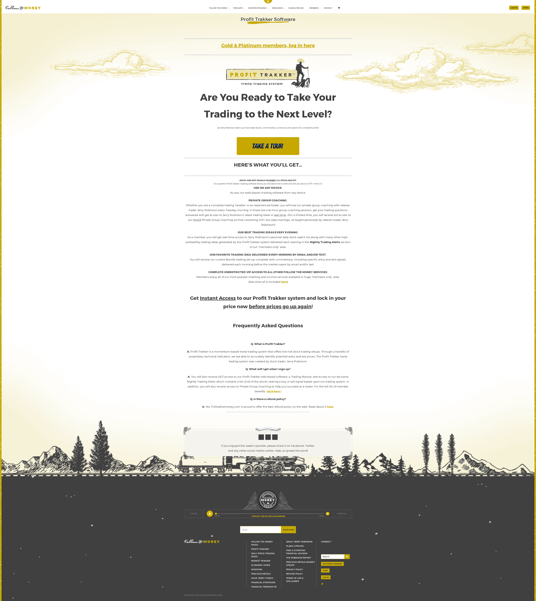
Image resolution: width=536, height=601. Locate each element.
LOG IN (326, 577)
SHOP (525, 8)
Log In (514, 8)
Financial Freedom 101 (264, 587)
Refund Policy (294, 574)
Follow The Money (218, 8)
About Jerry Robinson (299, 541)
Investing (256, 569)
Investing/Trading (257, 8)
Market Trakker (260, 561)
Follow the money (202, 541)
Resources (277, 8)
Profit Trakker (260, 549)
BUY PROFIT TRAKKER (332, 564)
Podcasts (238, 8)
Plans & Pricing (296, 8)
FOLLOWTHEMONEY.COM (211, 595)
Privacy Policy (294, 569)
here (284, 281)
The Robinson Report (298, 557)
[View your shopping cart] (339, 8)
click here (273, 391)
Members (313, 8)
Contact (328, 8)
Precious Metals (261, 574)
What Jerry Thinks (262, 578)
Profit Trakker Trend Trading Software (23, 8)
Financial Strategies (263, 582)
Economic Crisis (260, 565)
